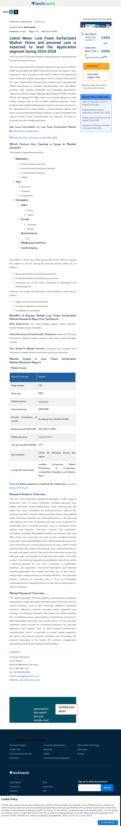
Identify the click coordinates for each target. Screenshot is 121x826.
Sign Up (107, 787)
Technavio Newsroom (20, 21)
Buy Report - (91, 37)
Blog (46, 782)
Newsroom (49, 786)
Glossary (13, 791)
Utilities (47, 754)
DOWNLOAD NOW (67, 709)
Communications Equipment (57, 758)
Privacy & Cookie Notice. (82, 816)
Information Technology (88, 745)
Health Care (14, 749)
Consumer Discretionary (55, 745)
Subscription (15, 782)
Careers (13, 795)
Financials (14, 758)
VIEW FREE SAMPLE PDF (93, 76)
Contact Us (14, 786)
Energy (80, 754)
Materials (40, 21)
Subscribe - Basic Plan (91, 49)
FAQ (45, 791)
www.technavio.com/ (29, 679)
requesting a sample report (26, 131)
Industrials (82, 749)
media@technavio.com (27, 676)
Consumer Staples (17, 745)
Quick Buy (92, 66)
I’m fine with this (108, 822)
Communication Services (20, 754)
